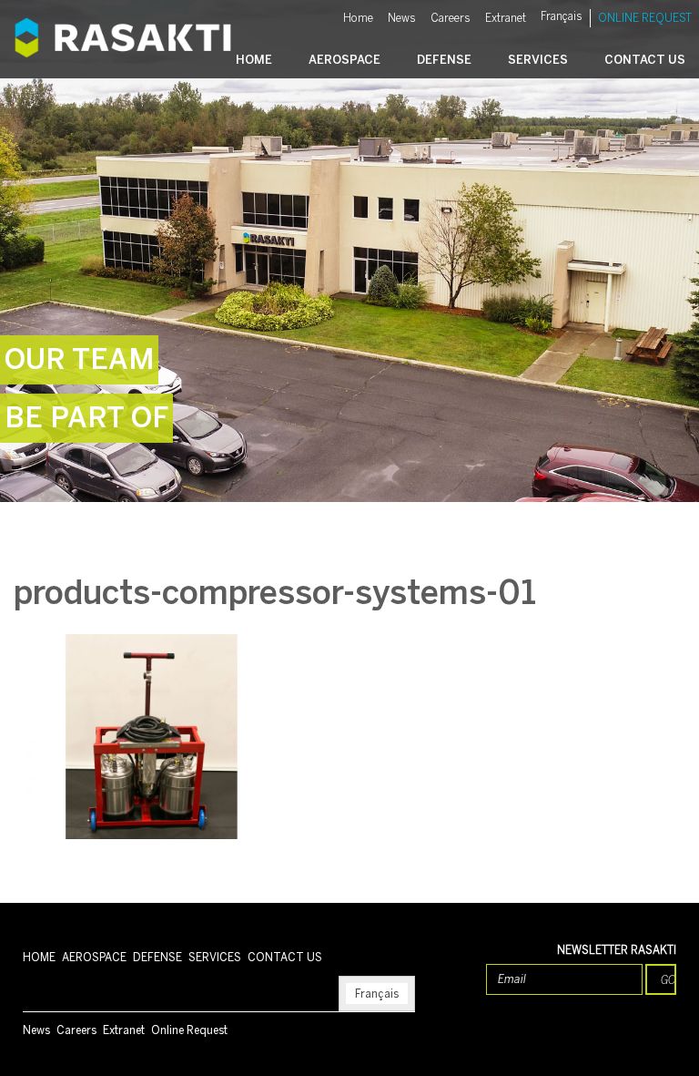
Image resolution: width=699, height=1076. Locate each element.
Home (358, 18)
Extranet (505, 18)
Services (538, 60)
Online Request (645, 18)
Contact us (644, 60)
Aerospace (344, 60)
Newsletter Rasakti (616, 950)
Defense (444, 60)
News (402, 18)
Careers (451, 18)
